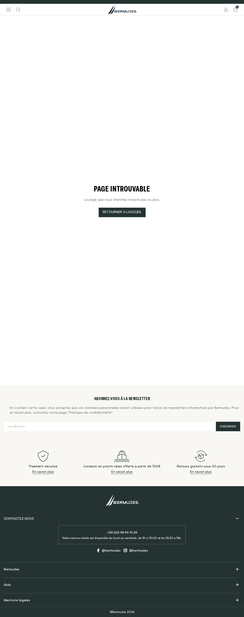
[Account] (226, 9)
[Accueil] (122, 9)
